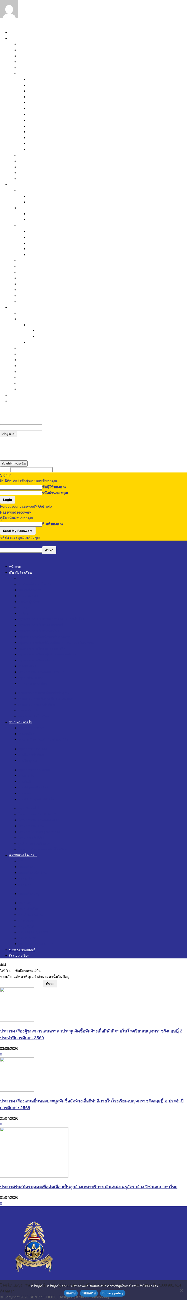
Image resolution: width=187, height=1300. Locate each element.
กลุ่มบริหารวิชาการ (33, 190)
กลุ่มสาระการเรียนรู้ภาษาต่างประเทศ (57, 102)
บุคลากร (25, 73)
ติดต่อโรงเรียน (20, 401)
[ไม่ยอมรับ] (181, 1290)
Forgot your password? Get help (26, 506)
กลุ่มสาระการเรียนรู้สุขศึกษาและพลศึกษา (60, 120)
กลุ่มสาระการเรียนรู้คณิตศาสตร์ (52, 91)
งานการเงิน (36, 231)
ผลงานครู (26, 348)
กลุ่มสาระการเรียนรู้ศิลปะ (47, 126)
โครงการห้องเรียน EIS (36, 278)
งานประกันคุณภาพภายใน (48, 255)
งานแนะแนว (37, 132)
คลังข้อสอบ (27, 366)
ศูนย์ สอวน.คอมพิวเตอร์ (37, 295)
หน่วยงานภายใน (22, 184)
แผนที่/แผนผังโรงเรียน (35, 178)
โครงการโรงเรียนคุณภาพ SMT (43, 284)
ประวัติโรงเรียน (30, 44)
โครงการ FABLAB (33, 290)
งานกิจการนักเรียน (42, 214)
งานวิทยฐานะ (38, 219)
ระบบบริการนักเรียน (43, 325)
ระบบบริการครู (39, 342)
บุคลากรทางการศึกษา (45, 149)
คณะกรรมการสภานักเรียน (39, 167)
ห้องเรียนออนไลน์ (32, 360)
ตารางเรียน (45, 330)
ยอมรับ (70, 1293)
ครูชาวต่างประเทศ (42, 143)
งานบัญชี (34, 237)
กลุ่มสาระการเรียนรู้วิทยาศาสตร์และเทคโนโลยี (64, 85)
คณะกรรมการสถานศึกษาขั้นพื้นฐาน (47, 155)
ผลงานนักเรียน (30, 354)
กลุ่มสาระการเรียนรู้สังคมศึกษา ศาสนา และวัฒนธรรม (70, 108)
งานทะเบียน (36, 196)
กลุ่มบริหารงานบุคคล (35, 208)
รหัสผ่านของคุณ (55, 428)
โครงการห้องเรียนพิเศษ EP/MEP (53, 138)
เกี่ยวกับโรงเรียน (22, 38)
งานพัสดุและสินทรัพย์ (44, 243)
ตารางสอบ (45, 336)
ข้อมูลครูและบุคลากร (35, 377)
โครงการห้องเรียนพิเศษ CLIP (41, 272)
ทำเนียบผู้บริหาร (31, 67)
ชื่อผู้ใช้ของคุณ (54, 422)
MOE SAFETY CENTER (38, 389)
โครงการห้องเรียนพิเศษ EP (40, 266)
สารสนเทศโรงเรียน (24, 307)
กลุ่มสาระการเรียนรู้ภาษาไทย (51, 97)
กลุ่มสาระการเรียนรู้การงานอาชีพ (54, 114)
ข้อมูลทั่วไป (27, 372)
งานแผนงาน (37, 249)
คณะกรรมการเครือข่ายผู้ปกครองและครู (50, 161)
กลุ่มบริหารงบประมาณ (36, 225)
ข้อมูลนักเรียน (29, 383)
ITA (21, 313)
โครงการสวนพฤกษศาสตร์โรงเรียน (46, 301)
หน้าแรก (16, 32)
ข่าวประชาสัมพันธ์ (24, 395)
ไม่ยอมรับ (89, 1293)
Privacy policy (112, 1293)
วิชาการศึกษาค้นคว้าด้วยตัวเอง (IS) (55, 202)
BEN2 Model (28, 62)
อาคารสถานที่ (29, 173)
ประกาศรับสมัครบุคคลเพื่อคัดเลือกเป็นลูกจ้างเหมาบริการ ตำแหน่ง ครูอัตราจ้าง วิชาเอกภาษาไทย (88, 1186)
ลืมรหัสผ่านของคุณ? (16, 440)
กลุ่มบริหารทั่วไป (31, 260)
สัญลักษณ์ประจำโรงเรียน (38, 50)
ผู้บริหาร (33, 79)
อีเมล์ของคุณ (52, 457)
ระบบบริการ (28, 319)
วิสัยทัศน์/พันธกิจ (31, 56)
